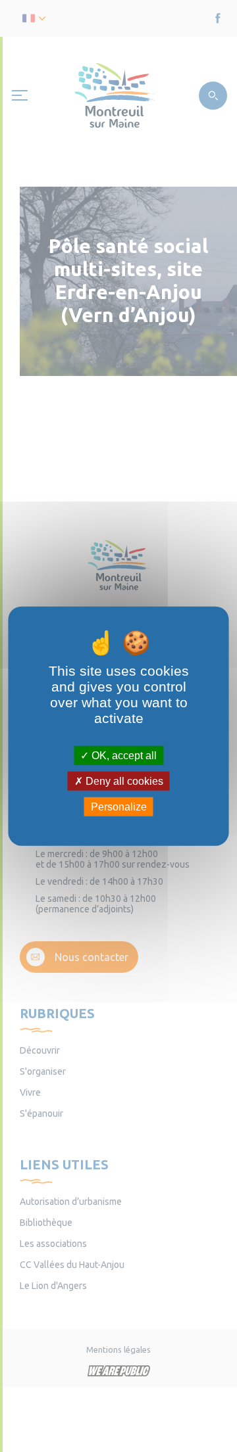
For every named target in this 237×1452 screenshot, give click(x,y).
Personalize (119, 806)
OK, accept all (123, 755)
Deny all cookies (123, 780)
